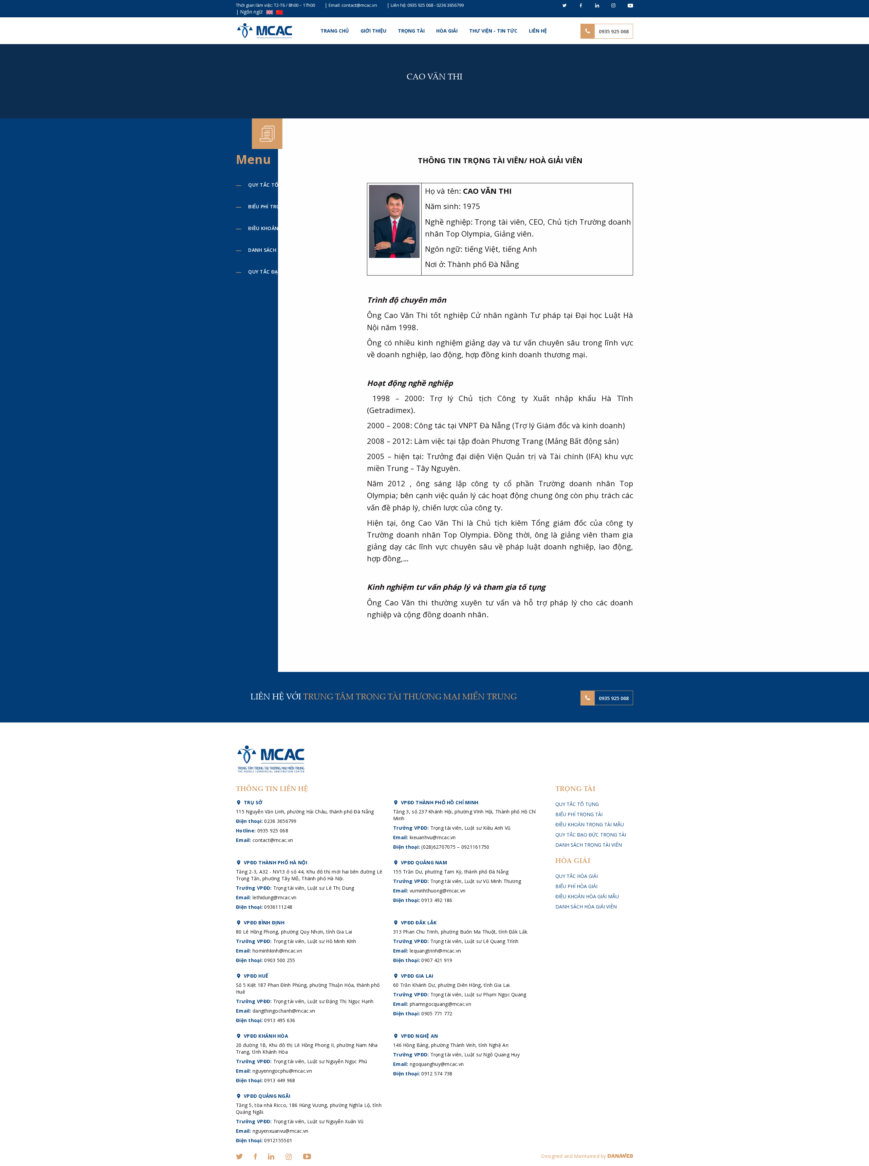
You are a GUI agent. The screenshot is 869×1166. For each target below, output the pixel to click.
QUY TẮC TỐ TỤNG (271, 185)
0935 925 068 (420, 5)
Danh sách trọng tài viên (283, 250)
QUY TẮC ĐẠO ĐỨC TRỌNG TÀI (285, 271)
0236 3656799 (450, 5)
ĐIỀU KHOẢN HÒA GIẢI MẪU (587, 896)
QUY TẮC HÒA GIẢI (576, 876)
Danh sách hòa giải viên (586, 906)
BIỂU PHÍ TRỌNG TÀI (272, 206)
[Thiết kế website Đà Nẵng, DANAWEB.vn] (620, 1156)
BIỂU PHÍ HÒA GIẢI (576, 886)
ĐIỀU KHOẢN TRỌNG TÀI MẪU (284, 228)
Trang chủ (334, 30)
